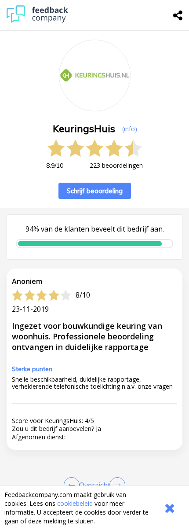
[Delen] (178, 15)
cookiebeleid (75, 503)
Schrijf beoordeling (95, 191)
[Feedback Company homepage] (37, 20)
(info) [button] (129, 129)
